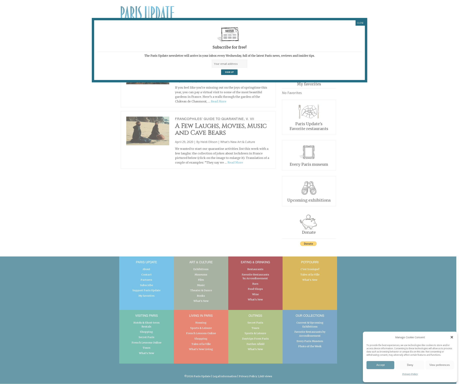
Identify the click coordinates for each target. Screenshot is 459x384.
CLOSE (360, 22)
